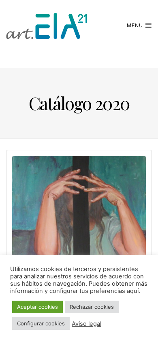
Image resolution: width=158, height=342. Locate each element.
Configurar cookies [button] (41, 323)
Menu (136, 25)
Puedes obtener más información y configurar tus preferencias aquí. (78, 287)
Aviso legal (86, 323)
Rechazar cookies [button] (92, 307)
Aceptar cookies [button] (37, 307)
